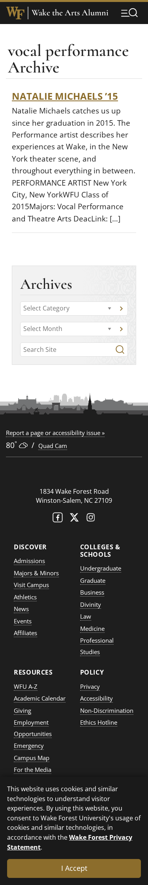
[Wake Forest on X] (74, 519)
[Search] (119, 349)
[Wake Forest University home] (15, 13)
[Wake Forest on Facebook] (57, 519)
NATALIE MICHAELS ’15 (65, 95)
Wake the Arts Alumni (70, 13)
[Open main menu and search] (129, 12)
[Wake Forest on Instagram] (90, 519)
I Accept (74, 868)
